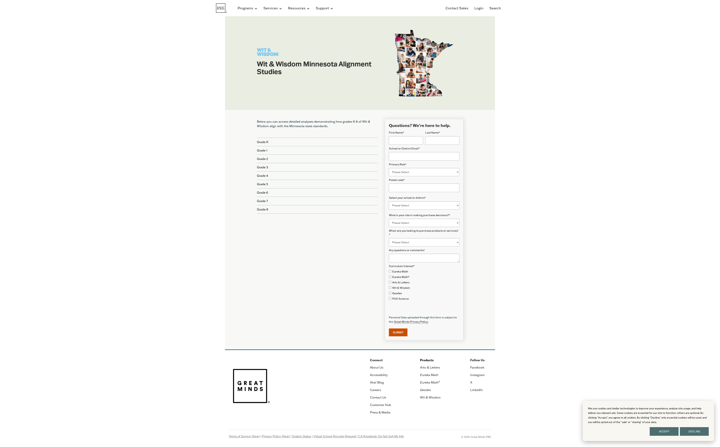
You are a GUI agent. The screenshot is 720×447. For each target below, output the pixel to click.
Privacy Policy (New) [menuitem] (276, 436)
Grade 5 (262, 184)
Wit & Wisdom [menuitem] (430, 397)
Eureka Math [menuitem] (429, 375)
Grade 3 (262, 167)
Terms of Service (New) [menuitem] (244, 436)
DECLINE (694, 431)
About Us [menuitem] (376, 367)
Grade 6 (262, 192)
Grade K (262, 142)
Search (495, 8)
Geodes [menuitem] (425, 390)
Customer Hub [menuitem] (380, 405)
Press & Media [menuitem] (380, 412)
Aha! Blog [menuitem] (377, 382)
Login (478, 8)
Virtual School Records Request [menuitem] (334, 436)
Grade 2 (262, 159)
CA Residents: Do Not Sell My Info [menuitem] (381, 436)
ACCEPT (664, 431)
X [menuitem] (471, 382)
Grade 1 (262, 150)
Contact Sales (457, 8)
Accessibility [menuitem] (379, 375)
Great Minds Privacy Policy (411, 321)
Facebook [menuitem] (477, 367)
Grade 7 (262, 201)
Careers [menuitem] (375, 390)
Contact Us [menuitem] (378, 397)
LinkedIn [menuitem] (476, 390)
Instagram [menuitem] (477, 375)
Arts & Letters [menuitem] (430, 367)
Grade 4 (262, 176)
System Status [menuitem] (301, 436)
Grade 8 (262, 209)
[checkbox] (424, 285)
